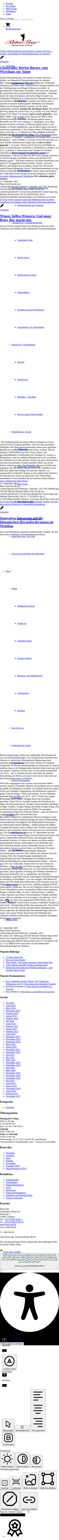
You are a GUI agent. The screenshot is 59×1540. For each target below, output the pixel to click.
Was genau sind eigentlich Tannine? (40, 984)
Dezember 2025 (13, 1010)
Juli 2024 (10, 1021)
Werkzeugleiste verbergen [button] (12, 1344)
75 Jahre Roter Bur (14, 957)
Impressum (11, 1190)
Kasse (8, 14)
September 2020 (13, 1065)
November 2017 (13, 1096)
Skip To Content (7, 1512)
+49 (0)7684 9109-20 (13, 1222)
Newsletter (10, 6)
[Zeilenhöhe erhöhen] (4, 1375)
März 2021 (11, 1060)
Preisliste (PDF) (13, 1166)
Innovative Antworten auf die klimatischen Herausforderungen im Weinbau (26, 522)
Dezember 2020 (13, 1062)
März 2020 (11, 1070)
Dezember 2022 (13, 1036)
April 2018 (11, 1091)
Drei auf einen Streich (15, 960)
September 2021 (13, 1052)
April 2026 (11, 1005)
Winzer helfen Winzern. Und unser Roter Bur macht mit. (26, 218)
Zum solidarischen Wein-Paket (14, 481)
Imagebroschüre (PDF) (16, 1168)
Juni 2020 (10, 1068)
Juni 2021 (10, 1055)
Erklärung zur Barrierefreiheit (19, 1195)
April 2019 (11, 1083)
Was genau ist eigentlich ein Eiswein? (38, 991)
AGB (8, 1187)
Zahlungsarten (12, 1180)
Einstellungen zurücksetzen (12, 1515)
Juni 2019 (10, 1080)
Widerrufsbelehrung (15, 1185)
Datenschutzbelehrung (16, 1193)
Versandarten (11, 1182)
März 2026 (11, 1008)
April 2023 (11, 1034)
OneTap (17, 1338)
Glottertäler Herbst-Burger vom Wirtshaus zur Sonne (24, 69)
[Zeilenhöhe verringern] (4, 1385)
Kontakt (9, 3)
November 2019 (13, 1075)
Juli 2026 (10, 1003)
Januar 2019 (11, 1086)
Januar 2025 (11, 1016)
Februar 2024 (12, 1026)
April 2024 (11, 1023)
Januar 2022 (11, 1047)
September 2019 (13, 1078)
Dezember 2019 (13, 1073)
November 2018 (13, 1088)
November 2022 (13, 1039)
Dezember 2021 (13, 1049)
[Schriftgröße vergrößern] (4, 1340)
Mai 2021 (10, 1057)
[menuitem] (32, 3)
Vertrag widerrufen (14, 1198)
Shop (8, 1158)
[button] (1, 1271)
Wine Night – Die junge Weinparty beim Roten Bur (29, 962)
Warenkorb (11, 11)
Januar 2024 (11, 1029)
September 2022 (13, 1042)
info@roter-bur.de (8, 1224)
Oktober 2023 (12, 1031)
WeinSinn (10, 1153)
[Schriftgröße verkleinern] (4, 1350)
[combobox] (29, 1261)
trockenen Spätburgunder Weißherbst (17, 176)
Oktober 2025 (12, 1013)
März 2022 (11, 1044)
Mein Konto (11, 8)
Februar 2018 (12, 1093)
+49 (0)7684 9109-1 (13, 1219)
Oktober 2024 (12, 1018)
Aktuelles (4, 61)
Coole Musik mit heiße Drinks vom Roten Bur (27, 965)
